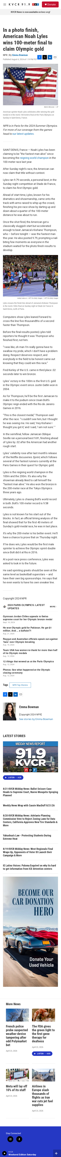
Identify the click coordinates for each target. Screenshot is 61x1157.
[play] (4, 1153)
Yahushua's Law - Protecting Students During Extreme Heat (27, 837)
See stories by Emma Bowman (36, 719)
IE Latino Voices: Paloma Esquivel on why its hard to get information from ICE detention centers (29, 867)
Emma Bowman (20, 55)
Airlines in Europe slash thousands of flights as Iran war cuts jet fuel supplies (42, 1095)
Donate (51, 4)
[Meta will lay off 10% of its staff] (17, 1075)
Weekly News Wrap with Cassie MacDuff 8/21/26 (29, 805)
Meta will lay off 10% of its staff (16, 1088)
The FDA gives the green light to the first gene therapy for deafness (43, 1034)
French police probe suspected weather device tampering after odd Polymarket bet (17, 1036)
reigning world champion (34, 157)
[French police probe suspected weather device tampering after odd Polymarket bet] (17, 1015)
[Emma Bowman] (9, 711)
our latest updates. (23, 133)
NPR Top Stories (20, 685)
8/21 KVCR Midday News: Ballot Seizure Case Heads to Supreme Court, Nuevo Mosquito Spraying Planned (30, 792)
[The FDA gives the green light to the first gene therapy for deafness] (43, 1015)
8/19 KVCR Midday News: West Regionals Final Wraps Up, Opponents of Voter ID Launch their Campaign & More (28, 852)
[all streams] (57, 1153)
